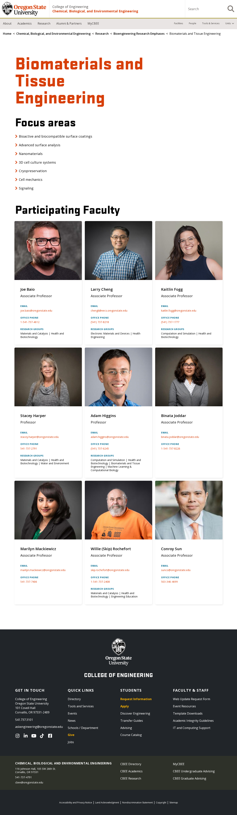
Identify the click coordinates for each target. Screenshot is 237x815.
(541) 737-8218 (100, 322)
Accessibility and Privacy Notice (75, 802)
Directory (74, 699)
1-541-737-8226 (170, 448)
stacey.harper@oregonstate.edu (39, 437)
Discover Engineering (135, 713)
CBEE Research (130, 778)
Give (71, 735)
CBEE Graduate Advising (189, 778)
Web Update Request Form (191, 699)
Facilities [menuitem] (178, 23)
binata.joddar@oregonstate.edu (180, 437)
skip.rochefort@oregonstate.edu (110, 570)
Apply (124, 706)
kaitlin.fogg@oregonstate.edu (178, 310)
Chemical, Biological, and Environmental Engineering (95, 11)
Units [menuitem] (228, 23)
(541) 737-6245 (100, 448)
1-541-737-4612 (29, 322)
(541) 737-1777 (170, 322)
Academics (24, 23)
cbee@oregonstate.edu (29, 782)
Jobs (71, 742)
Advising (126, 728)
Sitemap (173, 802)
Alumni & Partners (69, 23)
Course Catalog (131, 735)
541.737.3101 (24, 720)
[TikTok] (43, 736)
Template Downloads (188, 713)
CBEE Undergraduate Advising (194, 771)
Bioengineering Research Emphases (139, 34)
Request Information (136, 699)
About (7, 23)
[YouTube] (34, 736)
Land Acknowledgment (107, 802)
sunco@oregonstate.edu (176, 570)
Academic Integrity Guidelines (193, 721)
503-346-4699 (169, 581)
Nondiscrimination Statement (137, 802)
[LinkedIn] (26, 736)
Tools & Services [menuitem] (210, 23)
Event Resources (184, 706)
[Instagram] (18, 736)
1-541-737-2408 (100, 581)
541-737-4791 (23, 777)
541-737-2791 (28, 448)
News (72, 721)
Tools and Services (81, 706)
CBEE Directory (130, 764)
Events (72, 713)
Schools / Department (83, 728)
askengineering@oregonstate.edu (39, 727)
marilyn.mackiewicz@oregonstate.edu (43, 570)
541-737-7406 (28, 581)
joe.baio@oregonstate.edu (36, 310)
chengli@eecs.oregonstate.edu (109, 310)
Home (7, 34)
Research (44, 23)
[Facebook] (51, 736)
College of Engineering (70, 6)
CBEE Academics (131, 771)
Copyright (161, 802)
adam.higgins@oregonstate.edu (110, 437)
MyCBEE (93, 23)
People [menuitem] (192, 23)
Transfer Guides (131, 721)
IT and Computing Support (191, 728)
